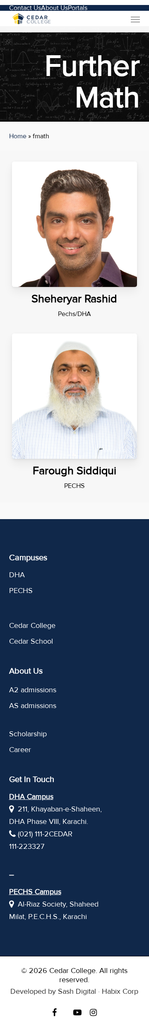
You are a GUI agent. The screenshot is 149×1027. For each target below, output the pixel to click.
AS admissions (32, 705)
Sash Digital (77, 991)
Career (20, 749)
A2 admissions (32, 689)
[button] (135, 19)
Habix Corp (120, 991)
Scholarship (28, 733)
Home (17, 136)
